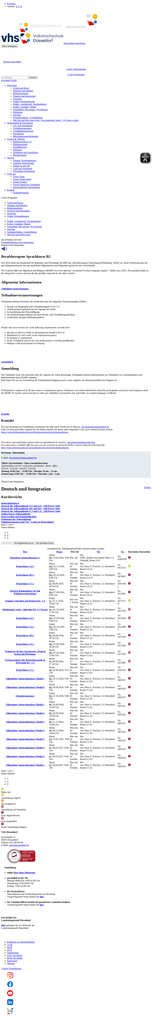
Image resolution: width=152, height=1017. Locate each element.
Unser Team (18, 176)
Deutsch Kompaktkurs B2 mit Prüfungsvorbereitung (25, 592)
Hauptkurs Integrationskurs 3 (25, 557)
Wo (98, 552)
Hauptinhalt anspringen (74, 43)
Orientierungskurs (25, 696)
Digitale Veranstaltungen (24, 160)
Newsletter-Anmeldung (24, 171)
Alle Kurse (6, 543)
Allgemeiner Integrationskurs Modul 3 (25, 722)
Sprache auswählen (12, 61)
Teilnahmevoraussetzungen (14, 288)
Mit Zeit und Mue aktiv (19, 234)
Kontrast (11, 3)
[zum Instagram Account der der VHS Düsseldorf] (10, 977)
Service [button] (10, 158)
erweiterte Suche (9, 80)
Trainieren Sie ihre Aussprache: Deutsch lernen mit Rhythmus (25, 652)
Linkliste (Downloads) (23, 163)
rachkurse (35, 447)
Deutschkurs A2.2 (25, 627)
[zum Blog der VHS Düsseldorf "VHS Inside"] (10, 1013)
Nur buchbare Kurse (44, 543)
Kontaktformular (21, 192)
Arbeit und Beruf (21, 88)
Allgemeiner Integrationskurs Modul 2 (25, 713)
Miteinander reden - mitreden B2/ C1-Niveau (25, 609)
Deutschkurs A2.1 (25, 566)
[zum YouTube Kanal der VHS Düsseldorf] (10, 995)
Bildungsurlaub (20, 144)
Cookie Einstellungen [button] (11, 968)
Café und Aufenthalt (22, 168)
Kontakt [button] (11, 190)
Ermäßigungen (20, 147)
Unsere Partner (20, 182)
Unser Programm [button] (9, 197)
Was (25, 552)
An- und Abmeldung (23, 125)
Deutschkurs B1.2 (25, 575)
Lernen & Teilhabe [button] (16, 139)
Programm (6, 242)
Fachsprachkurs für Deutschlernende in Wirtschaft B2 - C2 (25, 661)
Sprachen (17, 99)
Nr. (122, 552)
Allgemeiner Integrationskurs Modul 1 (25, 678)
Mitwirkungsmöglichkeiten (25, 136)
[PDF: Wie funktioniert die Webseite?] (4, 52)
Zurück (147, 487)
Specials (17, 115)
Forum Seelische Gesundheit (26, 184)
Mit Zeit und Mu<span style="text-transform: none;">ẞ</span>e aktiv (46, 120)
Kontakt (5, 414)
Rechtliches (18, 133)
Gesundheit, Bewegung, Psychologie (30, 109)
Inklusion (17, 149)
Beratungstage (19, 155)
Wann (59, 552)
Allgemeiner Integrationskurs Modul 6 (25, 687)
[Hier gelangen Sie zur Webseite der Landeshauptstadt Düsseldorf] (22, 937)
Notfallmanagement (22, 128)
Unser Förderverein (22, 179)
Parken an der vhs (21, 166)
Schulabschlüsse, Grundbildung (28, 117)
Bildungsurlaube (20, 93)
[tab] (76, 288)
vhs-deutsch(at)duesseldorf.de (95, 427)
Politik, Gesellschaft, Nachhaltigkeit (30, 104)
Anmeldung (7, 362)
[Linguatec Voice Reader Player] (11, 249)
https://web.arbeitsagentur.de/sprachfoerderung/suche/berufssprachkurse (34, 432)
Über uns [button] (11, 174)
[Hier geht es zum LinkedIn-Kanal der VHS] (10, 1004)
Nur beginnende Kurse (23, 543)
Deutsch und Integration (24, 96)
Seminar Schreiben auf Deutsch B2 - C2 (25, 601)
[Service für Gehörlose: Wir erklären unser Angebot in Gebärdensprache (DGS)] (4, 58)
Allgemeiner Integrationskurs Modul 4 (25, 730)
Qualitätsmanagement (23, 131)
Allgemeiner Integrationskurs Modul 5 (25, 765)
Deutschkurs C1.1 (25, 583)
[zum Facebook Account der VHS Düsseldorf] (10, 986)
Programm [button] (12, 85)
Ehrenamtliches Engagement (26, 187)
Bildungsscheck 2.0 (22, 141)
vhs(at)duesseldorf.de (19, 845)
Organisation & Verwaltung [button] (20, 123)
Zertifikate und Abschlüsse (25, 152)
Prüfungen (18, 112)
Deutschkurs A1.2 (25, 644)
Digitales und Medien (23, 91)
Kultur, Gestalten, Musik (24, 107)
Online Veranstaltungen (24, 101)
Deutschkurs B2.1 (25, 635)
